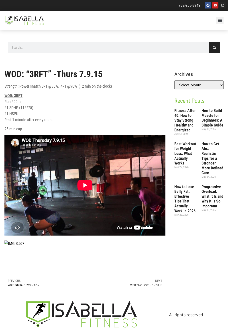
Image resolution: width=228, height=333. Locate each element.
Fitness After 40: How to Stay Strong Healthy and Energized (185, 120)
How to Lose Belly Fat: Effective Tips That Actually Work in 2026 (184, 198)
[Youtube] (215, 5)
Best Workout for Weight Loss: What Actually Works (185, 153)
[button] (220, 20)
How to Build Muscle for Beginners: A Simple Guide (212, 117)
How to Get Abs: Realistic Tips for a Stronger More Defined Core (212, 158)
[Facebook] (208, 5)
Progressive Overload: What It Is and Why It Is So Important (212, 196)
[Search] (214, 47)
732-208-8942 (189, 5)
